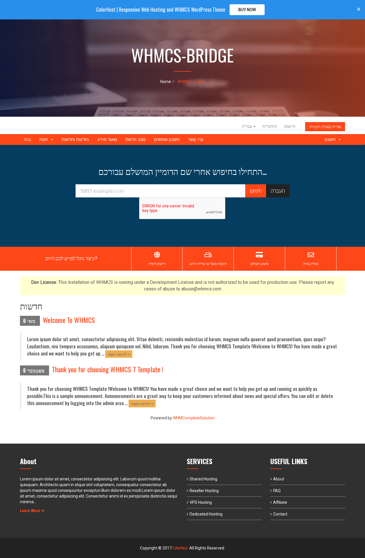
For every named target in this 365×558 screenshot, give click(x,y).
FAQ (277, 490)
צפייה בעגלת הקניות (325, 126)
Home (165, 81)
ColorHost (180, 548)
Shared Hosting (203, 479)
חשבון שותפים (167, 139)
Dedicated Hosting (206, 514)
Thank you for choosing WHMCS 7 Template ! (107, 369)
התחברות (269, 126)
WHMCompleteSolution (194, 418)
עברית (247, 126)
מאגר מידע (107, 139)
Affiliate (280, 502)
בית (27, 139)
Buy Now (247, 9)
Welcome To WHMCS (69, 320)
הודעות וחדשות (75, 139)
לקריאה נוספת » (119, 354)
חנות (44, 139)
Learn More (30, 510)
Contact (280, 514)
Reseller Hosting (204, 490)
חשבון (331, 139)
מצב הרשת (135, 139)
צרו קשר (195, 139)
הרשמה (289, 126)
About (278, 479)
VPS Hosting (201, 502)
